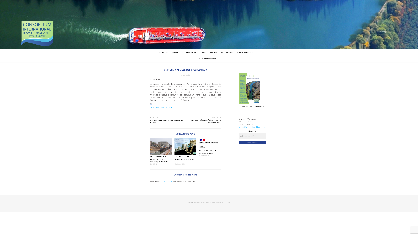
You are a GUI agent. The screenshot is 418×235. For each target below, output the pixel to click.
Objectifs (176, 52)
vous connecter (166, 182)
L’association (190, 52)
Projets (203, 52)
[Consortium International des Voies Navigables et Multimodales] (37, 33)
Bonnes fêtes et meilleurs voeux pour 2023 (184, 159)
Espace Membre (244, 52)
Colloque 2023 (227, 52)
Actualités (163, 52)
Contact (213, 52)
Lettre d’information (207, 59)
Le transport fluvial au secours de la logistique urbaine (159, 159)
